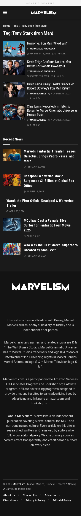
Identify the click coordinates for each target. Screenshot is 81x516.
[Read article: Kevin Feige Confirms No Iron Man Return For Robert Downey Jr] (14, 67)
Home (6, 25)
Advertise (50, 495)
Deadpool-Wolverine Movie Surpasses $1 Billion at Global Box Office (49, 181)
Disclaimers (10, 500)
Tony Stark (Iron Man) (34, 25)
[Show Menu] (5, 12)
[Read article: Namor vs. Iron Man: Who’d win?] (14, 49)
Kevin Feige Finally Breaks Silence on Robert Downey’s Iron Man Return (50, 86)
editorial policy (30, 435)
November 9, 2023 (60, 93)
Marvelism (19, 484)
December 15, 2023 (39, 53)
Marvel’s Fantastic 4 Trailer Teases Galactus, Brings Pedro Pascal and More (50, 156)
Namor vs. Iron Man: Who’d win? (47, 43)
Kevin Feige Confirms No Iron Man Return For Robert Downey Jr (49, 64)
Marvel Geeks (38, 93)
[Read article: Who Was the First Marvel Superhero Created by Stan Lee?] (12, 249)
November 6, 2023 (60, 120)
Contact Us (30, 495)
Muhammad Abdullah (42, 49)
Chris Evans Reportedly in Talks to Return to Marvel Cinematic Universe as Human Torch (52, 110)
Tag (16, 25)
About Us (9, 495)
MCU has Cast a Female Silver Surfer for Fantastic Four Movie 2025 (47, 225)
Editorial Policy (62, 500)
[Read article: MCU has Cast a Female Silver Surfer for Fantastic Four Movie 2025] (12, 224)
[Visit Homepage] (44, 12)
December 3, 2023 (39, 76)
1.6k (62, 53)
